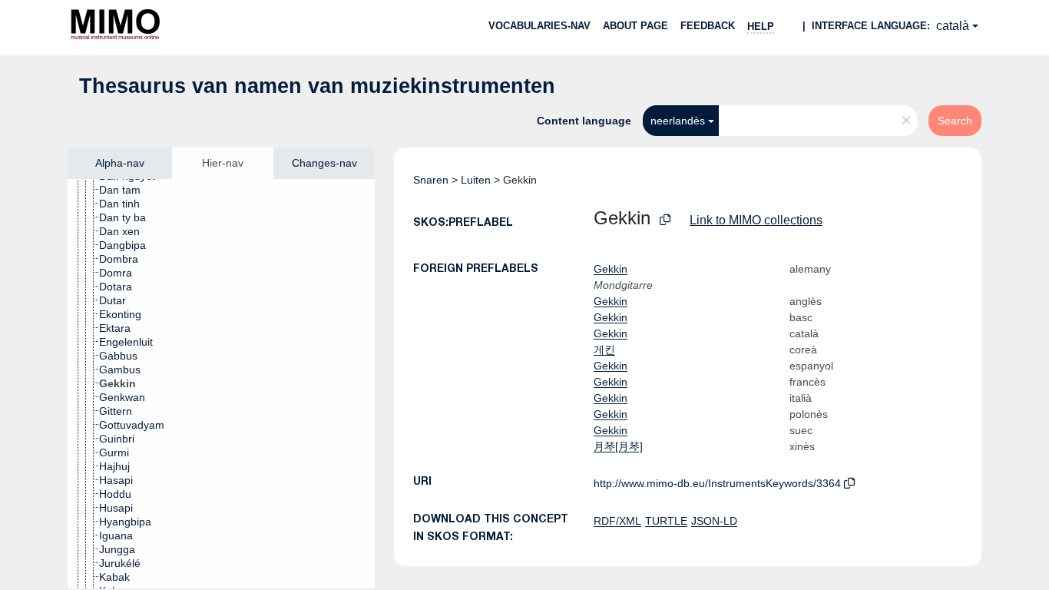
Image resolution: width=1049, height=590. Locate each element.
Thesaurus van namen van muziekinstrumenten (317, 86)
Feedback (707, 25)
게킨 (604, 349)
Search (955, 120)
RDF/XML (617, 521)
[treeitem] (126, 190)
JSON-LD (714, 521)
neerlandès (677, 120)
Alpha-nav (119, 163)
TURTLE (666, 521)
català (952, 25)
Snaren (430, 180)
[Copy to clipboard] (665, 220)
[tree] (221, 383)
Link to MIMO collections (756, 220)
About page (635, 25)
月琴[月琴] (618, 446)
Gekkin (610, 269)
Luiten (476, 180)
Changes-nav (324, 163)
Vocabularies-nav (539, 25)
